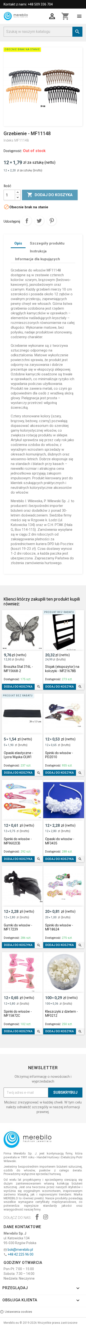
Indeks (8, 140)
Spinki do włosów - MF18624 (59, 927)
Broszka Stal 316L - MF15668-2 (18, 669)
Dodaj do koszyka (50, 195)
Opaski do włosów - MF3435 (59, 841)
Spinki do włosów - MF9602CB (18, 841)
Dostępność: (13, 151)
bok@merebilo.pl (20, 1249)
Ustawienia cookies (18, 1311)
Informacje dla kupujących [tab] (37, 259)
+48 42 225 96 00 (20, 1254)
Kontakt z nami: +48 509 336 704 (28, 4)
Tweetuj (39, 220)
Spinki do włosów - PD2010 (59, 755)
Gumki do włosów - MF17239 (18, 927)
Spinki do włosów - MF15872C (18, 1014)
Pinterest (51, 220)
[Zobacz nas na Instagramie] (45, 1217)
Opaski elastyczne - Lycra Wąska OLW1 (18, 755)
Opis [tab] (18, 243)
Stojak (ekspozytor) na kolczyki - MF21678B (62, 669)
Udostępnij (27, 220)
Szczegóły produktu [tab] (47, 243)
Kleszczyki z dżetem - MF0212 (61, 1014)
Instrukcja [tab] (38, 251)
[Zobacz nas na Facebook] (37, 1217)
